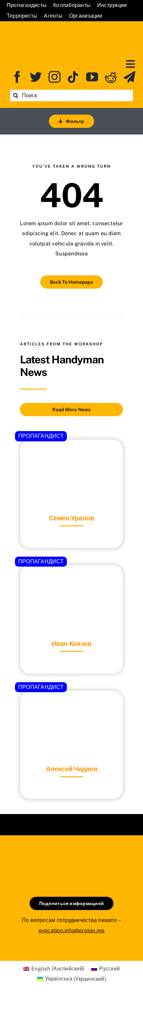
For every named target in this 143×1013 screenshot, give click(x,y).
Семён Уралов (71, 518)
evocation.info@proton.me (72, 930)
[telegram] (129, 77)
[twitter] (36, 77)
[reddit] (111, 77)
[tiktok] (73, 77)
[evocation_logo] (71, 30)
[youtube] (92, 77)
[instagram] (55, 77)
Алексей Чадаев (71, 769)
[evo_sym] (71, 858)
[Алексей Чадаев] (71, 707)
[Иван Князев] (71, 582)
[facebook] (17, 77)
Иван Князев (71, 644)
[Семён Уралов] (71, 456)
